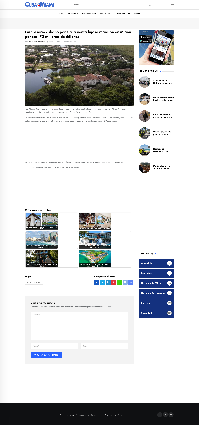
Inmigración (105, 14)
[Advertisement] (79, 141)
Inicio (60, 14)
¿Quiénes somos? (79, 416)
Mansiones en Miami (34, 283)
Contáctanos (96, 416)
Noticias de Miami (122, 14)
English (120, 416)
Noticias (137, 14)
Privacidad (109, 416)
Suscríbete (64, 416)
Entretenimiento (89, 14)
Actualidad (71, 14)
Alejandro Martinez (36, 42)
